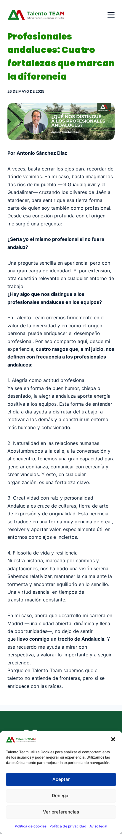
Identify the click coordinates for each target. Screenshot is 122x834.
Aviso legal (98, 826)
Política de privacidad (67, 826)
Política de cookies (30, 826)
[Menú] (111, 14)
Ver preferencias (61, 812)
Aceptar (61, 779)
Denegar (61, 795)
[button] (113, 739)
